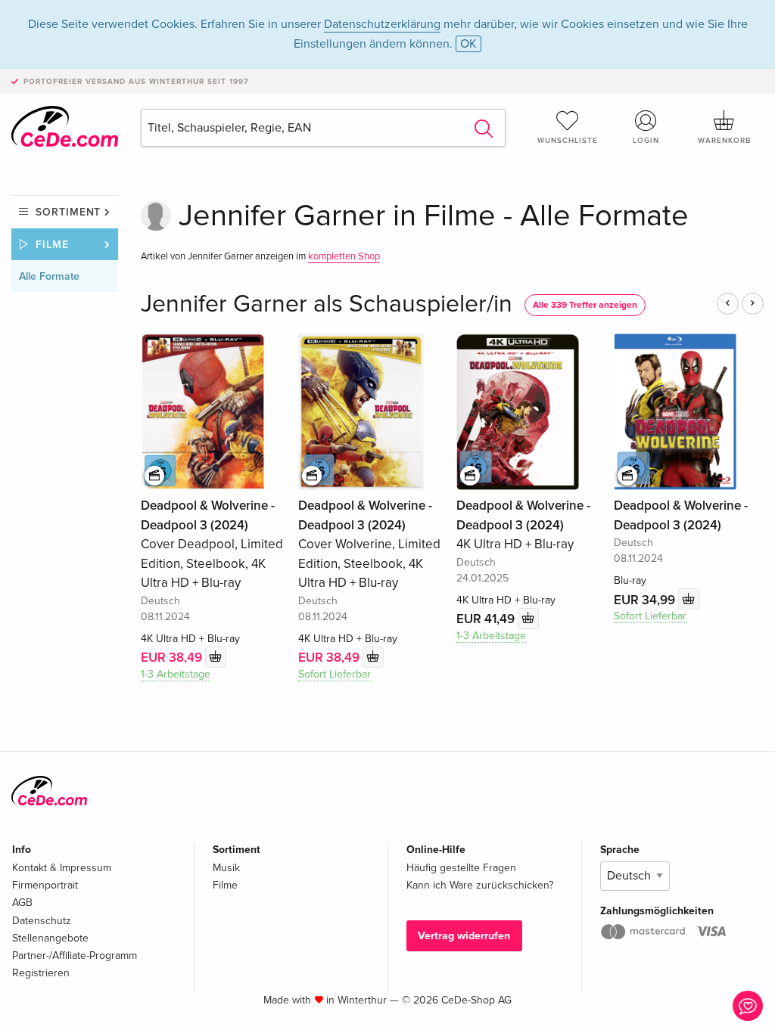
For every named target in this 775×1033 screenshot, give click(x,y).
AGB (22, 902)
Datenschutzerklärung (382, 24)
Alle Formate (49, 276)
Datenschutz (41, 920)
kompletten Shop (344, 256)
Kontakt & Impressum (61, 867)
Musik (226, 867)
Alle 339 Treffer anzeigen (585, 305)
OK (468, 43)
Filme (52, 244)
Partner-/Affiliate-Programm (74, 955)
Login (646, 140)
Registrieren (41, 972)
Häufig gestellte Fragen (461, 867)
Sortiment (68, 212)
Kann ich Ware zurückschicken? (479, 885)
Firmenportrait (45, 885)
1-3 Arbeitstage (175, 674)
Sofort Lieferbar (334, 674)
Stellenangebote (50, 938)
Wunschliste (567, 140)
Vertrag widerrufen (464, 935)
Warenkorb (724, 140)
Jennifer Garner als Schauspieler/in (326, 304)
